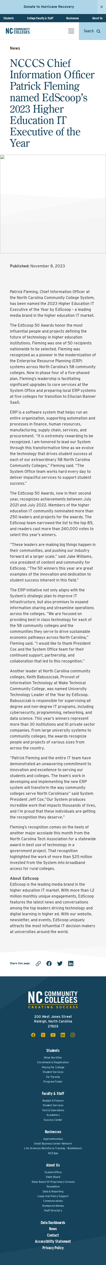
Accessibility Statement (53, 1241)
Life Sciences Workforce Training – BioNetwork (53, 1148)
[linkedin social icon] (62, 1034)
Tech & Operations (53, 1110)
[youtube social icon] (53, 1034)
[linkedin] (71, 963)
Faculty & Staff (53, 1093)
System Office (52, 1172)
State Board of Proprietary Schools (53, 1182)
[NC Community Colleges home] (24, 31)
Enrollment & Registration (53, 1062)
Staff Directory (53, 1210)
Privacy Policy (52, 1248)
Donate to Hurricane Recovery (49, 7)
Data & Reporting (53, 1191)
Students (8, 18)
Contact (53, 1235)
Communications (53, 1201)
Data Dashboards (53, 1223)
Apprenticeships (53, 1139)
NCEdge (53, 1153)
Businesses (72, 18)
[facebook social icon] (33, 1034)
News (15, 48)
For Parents (53, 1077)
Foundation (53, 1186)
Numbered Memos (53, 1205)
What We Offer (53, 1057)
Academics (53, 1115)
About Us (97, 18)
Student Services (53, 1072)
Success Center (53, 1120)
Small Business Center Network (53, 1143)
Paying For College (53, 1067)
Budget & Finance (52, 1100)
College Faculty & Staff (40, 18)
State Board (53, 1177)
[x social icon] (43, 1034)
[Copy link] (38, 963)
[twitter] (60, 963)
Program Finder (52, 1081)
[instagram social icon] (72, 1034)
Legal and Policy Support (52, 1196)
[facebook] (49, 963)
